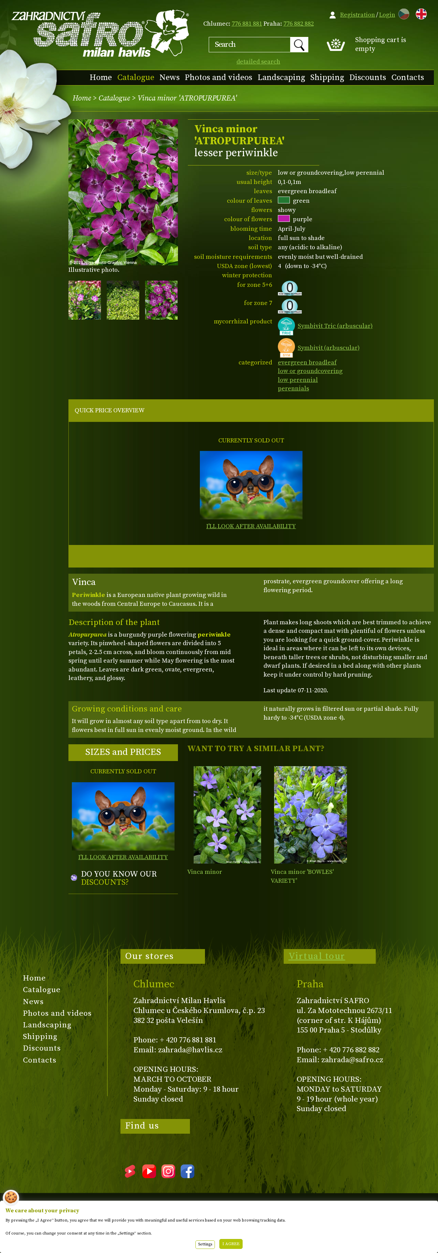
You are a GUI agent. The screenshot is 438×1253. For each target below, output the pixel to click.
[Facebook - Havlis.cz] (187, 1175)
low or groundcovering (310, 371)
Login (387, 15)
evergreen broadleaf (307, 362)
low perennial (298, 380)
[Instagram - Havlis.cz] (168, 1175)
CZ (402, 13)
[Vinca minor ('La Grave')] (311, 815)
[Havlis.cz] (100, 33)
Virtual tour (316, 956)
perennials (293, 388)
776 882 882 (298, 24)
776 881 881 (247, 24)
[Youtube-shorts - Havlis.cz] (130, 1175)
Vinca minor (204, 872)
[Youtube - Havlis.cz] (149, 1175)
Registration (357, 15)
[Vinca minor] (227, 815)
